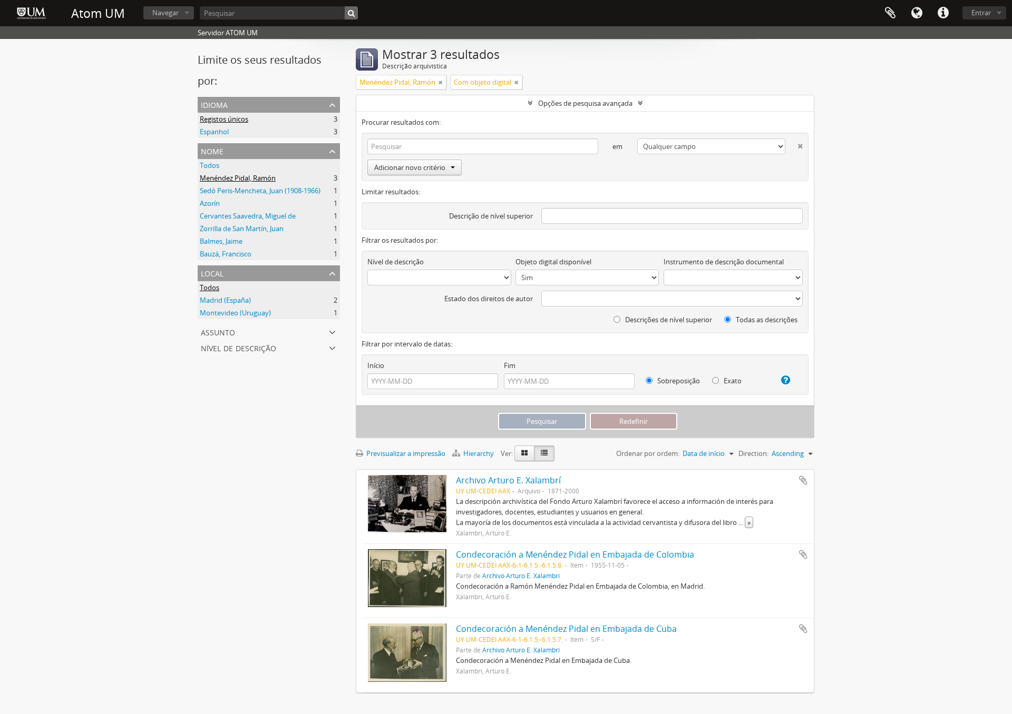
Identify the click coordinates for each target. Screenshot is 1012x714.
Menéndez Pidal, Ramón (238, 178)
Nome (212, 150)
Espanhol (214, 131)
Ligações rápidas (943, 13)
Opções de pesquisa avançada (585, 103)
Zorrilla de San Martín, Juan (242, 228)
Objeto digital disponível (553, 261)
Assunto (218, 331)
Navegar (165, 12)
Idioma (916, 13)
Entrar (981, 12)
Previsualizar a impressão (405, 453)
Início (375, 365)
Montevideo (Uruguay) (235, 313)
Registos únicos (224, 119)
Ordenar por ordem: (647, 453)
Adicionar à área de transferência (803, 480)
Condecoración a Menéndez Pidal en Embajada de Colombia (575, 554)
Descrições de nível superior (668, 319)
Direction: (753, 453)
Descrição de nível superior (491, 216)
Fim (509, 365)
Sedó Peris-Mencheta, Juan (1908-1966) (260, 190)
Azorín (210, 203)
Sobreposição (678, 380)
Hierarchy (478, 453)
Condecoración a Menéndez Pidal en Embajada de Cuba (566, 628)
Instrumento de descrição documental (724, 261)
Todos (209, 165)
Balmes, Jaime (221, 241)
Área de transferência (890, 13)
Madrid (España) (225, 300)
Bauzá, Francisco (225, 254)
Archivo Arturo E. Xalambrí (508, 480)
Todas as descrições (765, 319)
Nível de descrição (238, 347)
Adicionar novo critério (409, 167)
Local (212, 272)
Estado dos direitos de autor (488, 298)
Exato (732, 380)
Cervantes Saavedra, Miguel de (248, 216)
